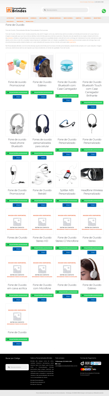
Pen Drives (20, 21)
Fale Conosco (91, 2)
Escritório (97, 18)
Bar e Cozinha (68, 18)
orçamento (72, 42)
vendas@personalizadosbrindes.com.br (66, 366)
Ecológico (10, 21)
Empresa (85, 2)
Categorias (10, 18)
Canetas (78, 18)
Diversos (33, 18)
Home (81, 2)
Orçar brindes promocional (18, 92)
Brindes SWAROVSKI (22, 18)
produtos (10, 38)
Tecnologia (29, 21)
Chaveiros (87, 18)
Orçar (18, 97)
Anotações (42, 18)
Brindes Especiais (55, 18)
